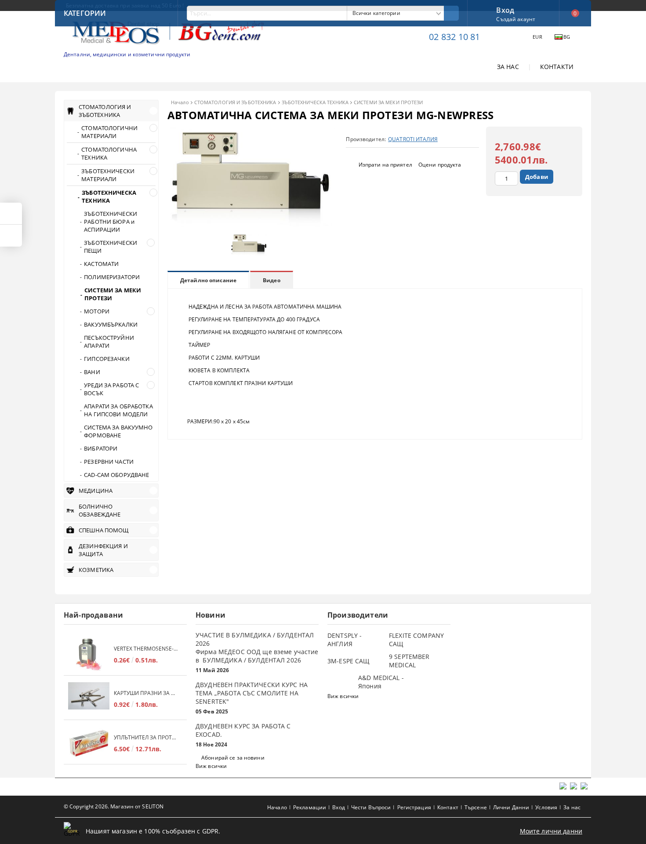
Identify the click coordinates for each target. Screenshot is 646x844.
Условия (546, 807)
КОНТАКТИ (556, 66)
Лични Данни (511, 807)
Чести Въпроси (371, 807)
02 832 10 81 (454, 37)
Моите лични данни (551, 831)
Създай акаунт (515, 19)
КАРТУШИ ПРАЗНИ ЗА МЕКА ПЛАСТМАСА (146, 693)
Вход (505, 9)
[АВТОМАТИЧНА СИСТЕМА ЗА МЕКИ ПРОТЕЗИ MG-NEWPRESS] (251, 225)
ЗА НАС (508, 66)
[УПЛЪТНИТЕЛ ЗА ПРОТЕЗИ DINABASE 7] (88, 743)
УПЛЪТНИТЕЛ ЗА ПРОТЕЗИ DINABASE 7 (146, 737)
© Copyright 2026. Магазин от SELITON (113, 806)
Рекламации (309, 807)
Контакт (447, 807)
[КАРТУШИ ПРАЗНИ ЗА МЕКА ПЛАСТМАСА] (88, 698)
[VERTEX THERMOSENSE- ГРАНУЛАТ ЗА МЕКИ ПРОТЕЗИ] (88, 654)
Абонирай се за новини (233, 757)
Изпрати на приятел (385, 164)
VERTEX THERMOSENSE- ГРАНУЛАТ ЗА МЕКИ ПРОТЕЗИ (146, 648)
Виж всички (211, 766)
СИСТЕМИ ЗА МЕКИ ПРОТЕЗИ (388, 102)
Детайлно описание (208, 280)
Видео (271, 280)
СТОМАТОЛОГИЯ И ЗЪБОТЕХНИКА (235, 102)
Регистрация (414, 807)
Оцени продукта (439, 164)
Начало (180, 102)
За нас (572, 807)
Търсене (476, 807)
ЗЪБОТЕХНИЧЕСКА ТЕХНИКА (315, 102)
